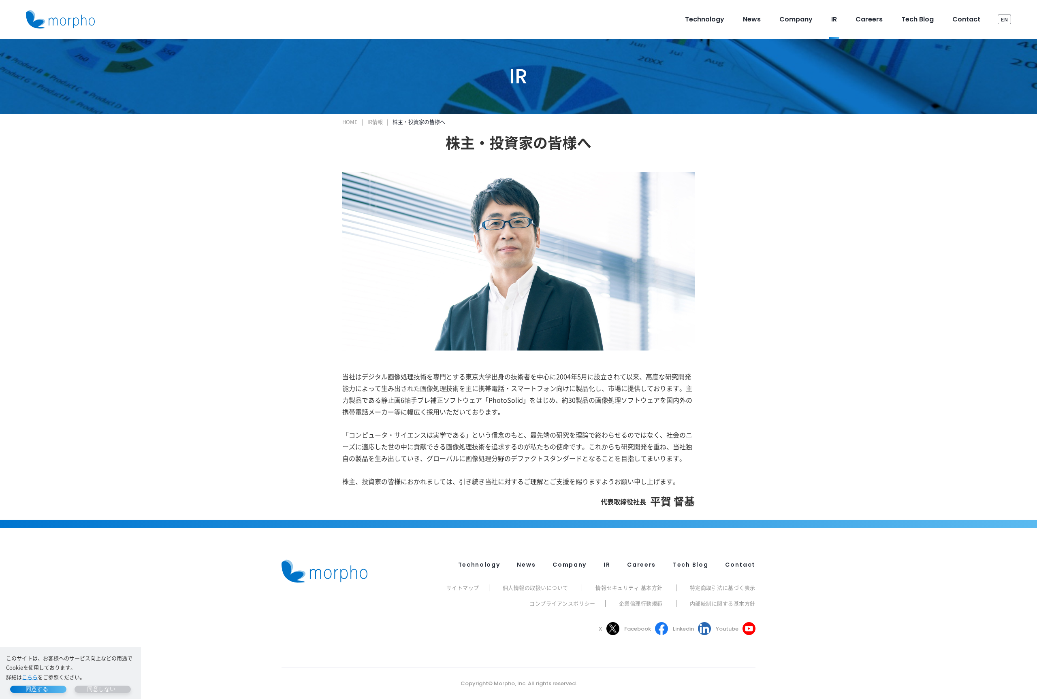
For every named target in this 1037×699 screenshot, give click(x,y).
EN (1004, 19)
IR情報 (375, 121)
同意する (37, 689)
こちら (30, 677)
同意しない (101, 689)
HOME (350, 121)
